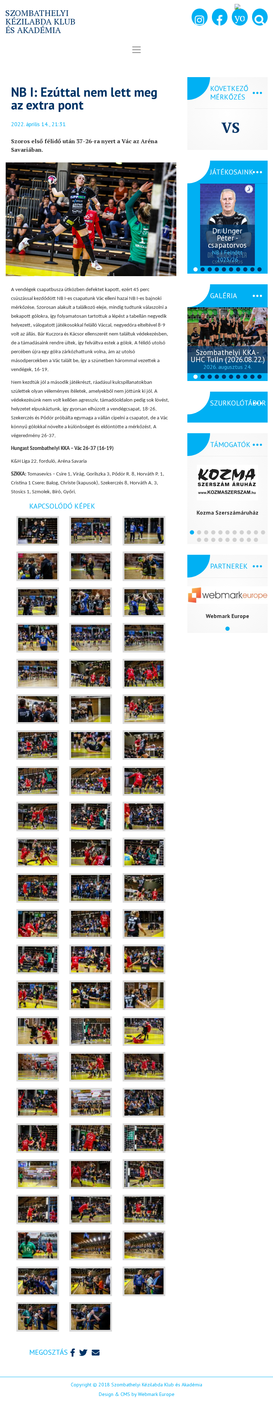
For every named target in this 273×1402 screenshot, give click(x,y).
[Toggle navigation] (136, 50)
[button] (260, 17)
